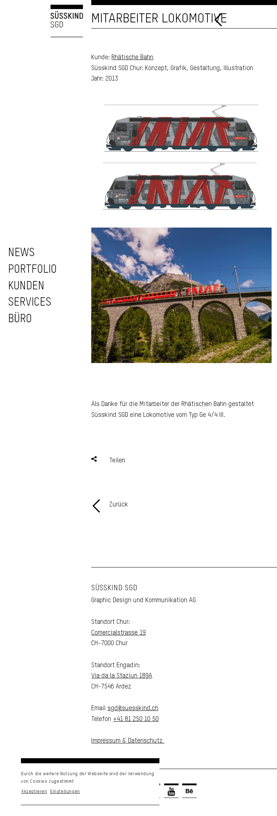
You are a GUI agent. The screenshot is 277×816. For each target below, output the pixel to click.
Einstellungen (65, 792)
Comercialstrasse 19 (118, 633)
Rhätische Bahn (132, 57)
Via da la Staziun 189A (121, 676)
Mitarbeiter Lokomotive (159, 18)
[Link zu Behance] (189, 791)
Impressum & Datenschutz (127, 741)
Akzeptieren (34, 792)
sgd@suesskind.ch (132, 708)
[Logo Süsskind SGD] (41, 21)
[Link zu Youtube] (171, 791)
